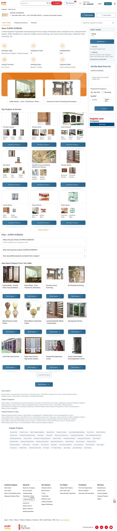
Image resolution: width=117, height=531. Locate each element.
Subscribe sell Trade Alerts (86, 493)
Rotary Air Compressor (61, 435)
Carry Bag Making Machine (77, 432)
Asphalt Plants (69, 441)
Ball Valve (54, 444)
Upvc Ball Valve (77, 447)
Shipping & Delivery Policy (11, 496)
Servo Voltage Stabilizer (37, 432)
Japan (6, 520)
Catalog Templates (46, 501)
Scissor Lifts (13, 435)
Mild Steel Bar (14, 441)
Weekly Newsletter (28, 511)
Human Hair (13, 432)
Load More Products (44, 375)
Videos (99, 499)
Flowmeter (49, 435)
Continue (104, 108)
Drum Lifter (90, 432)
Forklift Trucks (24, 432)
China (11, 520)
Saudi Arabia (47, 520)
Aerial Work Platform (69, 438)
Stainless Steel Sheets (27, 441)
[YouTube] (111, 527)
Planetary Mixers (15, 444)
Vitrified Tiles (23, 447)
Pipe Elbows (87, 447)
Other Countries (64, 520)
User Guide (7, 490)
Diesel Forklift (57, 438)
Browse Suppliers (84, 490)
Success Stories (27, 490)
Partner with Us (27, 506)
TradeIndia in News (28, 496)
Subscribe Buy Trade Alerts (68, 493)
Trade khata (44, 496)
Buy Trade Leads (65, 490)
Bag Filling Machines (57, 441)
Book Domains (45, 490)
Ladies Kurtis (26, 444)
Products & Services (20, 23)
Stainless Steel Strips (42, 441)
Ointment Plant (91, 441)
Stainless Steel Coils (35, 447)
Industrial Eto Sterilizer (77, 435)
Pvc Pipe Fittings (56, 447)
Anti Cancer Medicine (65, 444)
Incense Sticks (90, 444)
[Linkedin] (101, 527)
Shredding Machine (15, 438)
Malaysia (28, 520)
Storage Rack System (84, 438)
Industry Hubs (101, 490)
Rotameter (40, 435)
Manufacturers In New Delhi (98, 59)
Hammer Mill (27, 438)
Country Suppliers (102, 493)
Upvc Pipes (67, 447)
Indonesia (35, 520)
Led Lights (35, 444)
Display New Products (66, 488)
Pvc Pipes (46, 447)
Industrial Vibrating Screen (27, 435)
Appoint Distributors (47, 504)
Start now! (102, 124)
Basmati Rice (50, 432)
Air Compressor (78, 444)
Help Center (7, 488)
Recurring (108, 92)
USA (53, 520)
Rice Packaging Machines (93, 435)
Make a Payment (28, 508)
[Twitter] (106, 527)
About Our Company (29, 488)
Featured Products (102, 496)
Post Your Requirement (85, 488)
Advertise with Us (46, 488)
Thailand (22, 520)
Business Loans (46, 499)
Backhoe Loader (61, 432)
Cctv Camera (45, 444)
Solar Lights (100, 444)
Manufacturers (101, 488)
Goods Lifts (13, 447)
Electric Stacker (100, 432)
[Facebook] (97, 527)
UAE (41, 520)
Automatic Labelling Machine (42, 438)
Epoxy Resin (96, 438)
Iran (57, 520)
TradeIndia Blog (27, 493)
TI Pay (43, 493)
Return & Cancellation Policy (12, 493)
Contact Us (26, 503)
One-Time (97, 92)
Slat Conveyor (80, 441)
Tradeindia (4, 9)
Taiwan (16, 520)
